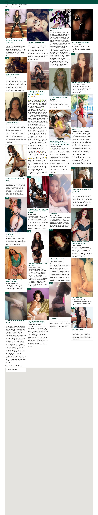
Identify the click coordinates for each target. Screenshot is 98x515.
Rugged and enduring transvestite (13, 75)
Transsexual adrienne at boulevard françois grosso (36, 322)
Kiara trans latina (77, 329)
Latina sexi (53, 213)
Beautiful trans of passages (81, 82)
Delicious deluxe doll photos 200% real (81, 128)
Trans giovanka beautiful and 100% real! (37, 264)
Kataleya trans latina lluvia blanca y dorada (14, 280)
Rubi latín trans (77, 298)
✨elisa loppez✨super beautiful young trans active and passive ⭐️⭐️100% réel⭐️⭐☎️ (37, 93)
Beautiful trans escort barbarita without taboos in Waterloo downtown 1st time (59, 142)
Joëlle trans (54, 318)
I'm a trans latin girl (12, 122)
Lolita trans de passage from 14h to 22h (81, 190)
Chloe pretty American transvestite (57, 259)
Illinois (20, 4)
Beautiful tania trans (56, 29)
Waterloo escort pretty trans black (15, 179)
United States (14, 4)
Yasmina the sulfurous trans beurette (59, 98)
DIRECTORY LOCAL (9, 2)
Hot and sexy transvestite (80, 42)
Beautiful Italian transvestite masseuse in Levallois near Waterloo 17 (15, 40)
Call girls (7, 4)
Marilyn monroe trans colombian (13, 233)
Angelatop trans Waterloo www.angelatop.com (80, 242)
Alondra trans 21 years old (36, 42)
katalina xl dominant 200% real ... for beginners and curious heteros (38, 210)
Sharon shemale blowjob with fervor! (15, 321)
